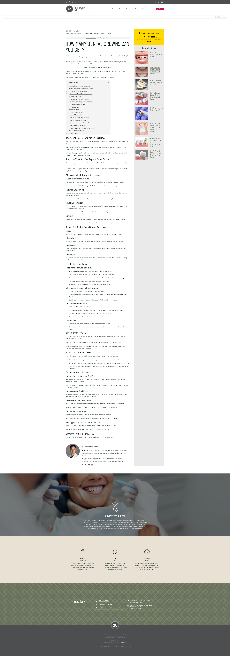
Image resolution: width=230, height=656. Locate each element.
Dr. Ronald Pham (91, 38)
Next (224, 17)
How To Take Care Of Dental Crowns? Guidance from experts (156, 154)
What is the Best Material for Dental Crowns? (156, 82)
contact (158, 39)
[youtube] (72, 2)
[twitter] (66, 2)
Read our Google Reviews (104, 437)
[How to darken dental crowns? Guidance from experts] (141, 72)
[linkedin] (75, 2)
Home (67, 33)
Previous (218, 17)
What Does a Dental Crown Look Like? (156, 54)
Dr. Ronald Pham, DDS (89, 446)
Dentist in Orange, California (115, 636)
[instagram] (69, 2)
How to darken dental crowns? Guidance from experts (155, 70)
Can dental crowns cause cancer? (156, 109)
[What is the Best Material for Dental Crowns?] (141, 84)
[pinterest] (85, 464)
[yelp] (78, 2)
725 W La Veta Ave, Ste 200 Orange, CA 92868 (140, 601)
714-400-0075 (159, 2)
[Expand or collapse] (108, 82)
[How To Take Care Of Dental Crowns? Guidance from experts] (141, 155)
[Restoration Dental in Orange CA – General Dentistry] (79, 6)
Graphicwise (123, 642)
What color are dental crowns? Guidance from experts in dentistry (155, 127)
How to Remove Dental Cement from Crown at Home (155, 96)
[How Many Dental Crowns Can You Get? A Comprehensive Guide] (141, 142)
